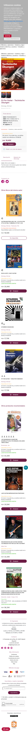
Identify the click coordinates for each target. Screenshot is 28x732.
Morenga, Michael (5, 226)
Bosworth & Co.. (6, 108)
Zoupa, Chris (14, 597)
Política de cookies (14, 656)
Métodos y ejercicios (7, 45)
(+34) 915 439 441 (14, 643)
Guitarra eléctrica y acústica (8, 47)
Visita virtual (14, 662)
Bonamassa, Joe (5, 445)
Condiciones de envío (14, 658)
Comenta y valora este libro (15, 129)
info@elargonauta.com (14, 644)
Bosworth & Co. (13, 120)
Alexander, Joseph (6, 597)
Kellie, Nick (4, 546)
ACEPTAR (7, 36)
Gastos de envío (14, 660)
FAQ (14, 663)
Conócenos (14, 654)
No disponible (14, 238)
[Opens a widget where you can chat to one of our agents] (6, 729)
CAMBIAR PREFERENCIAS (12, 38)
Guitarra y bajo (19, 45)
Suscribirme (14, 692)
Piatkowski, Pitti (15, 226)
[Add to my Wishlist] (4, 149)
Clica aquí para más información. (13, 21)
